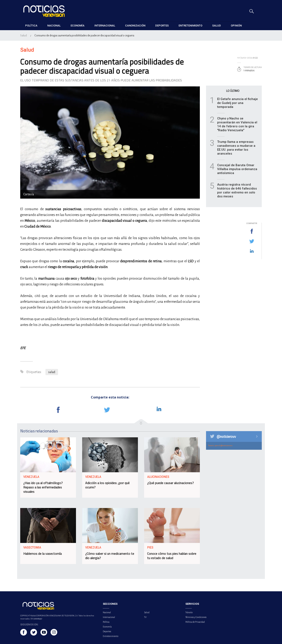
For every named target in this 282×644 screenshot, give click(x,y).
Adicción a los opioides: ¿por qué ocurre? (107, 485)
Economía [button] (77, 25)
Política (106, 622)
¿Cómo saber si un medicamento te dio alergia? (109, 555)
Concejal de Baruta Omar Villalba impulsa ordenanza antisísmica (237, 169)
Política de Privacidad (195, 622)
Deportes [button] (162, 25)
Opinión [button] (236, 25)
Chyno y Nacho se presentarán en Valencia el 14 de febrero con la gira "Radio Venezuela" (237, 124)
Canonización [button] (135, 25)
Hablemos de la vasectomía (42, 553)
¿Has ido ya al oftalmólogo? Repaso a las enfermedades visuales (43, 487)
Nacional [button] (54, 25)
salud (51, 372)
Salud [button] (216, 25)
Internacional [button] (104, 25)
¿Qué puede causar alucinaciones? (170, 482)
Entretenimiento (110, 636)
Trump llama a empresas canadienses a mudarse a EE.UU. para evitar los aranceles (236, 147)
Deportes (107, 631)
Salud (23, 35)
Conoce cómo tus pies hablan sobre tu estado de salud (171, 555)
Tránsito (189, 612)
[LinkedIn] (251, 251)
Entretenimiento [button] (190, 25)
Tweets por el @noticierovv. (220, 445)
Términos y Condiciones (195, 617)
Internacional (109, 617)
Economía (107, 626)
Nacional (107, 612)
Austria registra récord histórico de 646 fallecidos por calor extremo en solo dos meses (237, 190)
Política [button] (31, 25)
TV (145, 617)
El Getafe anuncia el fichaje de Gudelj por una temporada (237, 103)
